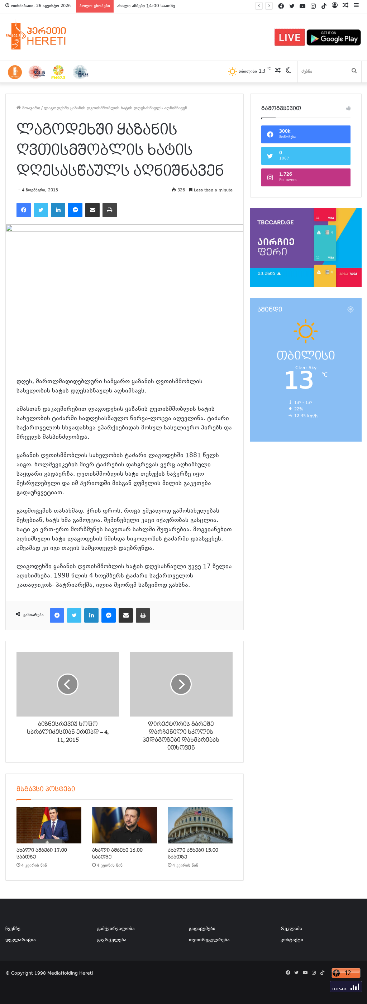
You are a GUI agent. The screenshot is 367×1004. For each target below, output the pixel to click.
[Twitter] (41, 210)
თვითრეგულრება (209, 940)
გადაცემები (202, 929)
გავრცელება (112, 940)
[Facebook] (23, 210)
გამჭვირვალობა (116, 929)
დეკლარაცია (20, 940)
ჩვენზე (12, 929)
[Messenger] (75, 210)
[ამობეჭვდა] (110, 210)
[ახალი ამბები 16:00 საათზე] (124, 825)
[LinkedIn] (58, 210)
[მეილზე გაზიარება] (92, 210)
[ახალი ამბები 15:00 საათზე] (200, 825)
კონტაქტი (292, 940)
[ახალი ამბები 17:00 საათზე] (48, 825)
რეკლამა (291, 929)
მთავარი (30, 108)
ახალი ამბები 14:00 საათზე (146, 6)
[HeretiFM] (44, 34)
